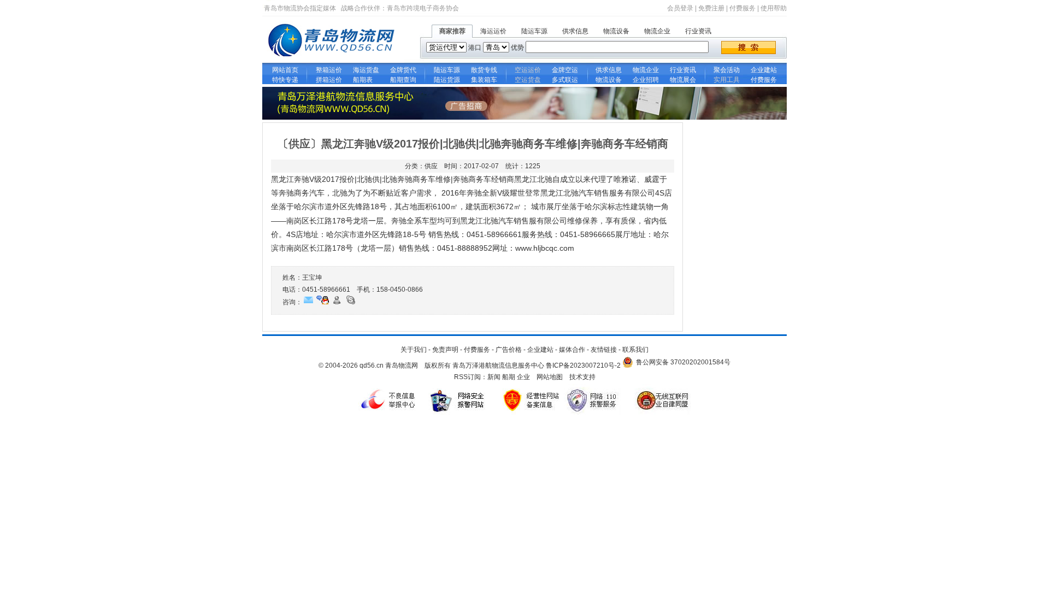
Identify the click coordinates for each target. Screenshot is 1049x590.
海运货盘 (366, 70)
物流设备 (616, 31)
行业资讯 (698, 31)
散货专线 (484, 70)
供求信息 (575, 31)
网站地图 (550, 377)
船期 (508, 377)
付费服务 (742, 8)
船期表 (366, 80)
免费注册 (711, 8)
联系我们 (635, 349)
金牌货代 (403, 70)
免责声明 (445, 349)
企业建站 (764, 70)
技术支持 (582, 377)
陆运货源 (447, 80)
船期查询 (403, 80)
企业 (523, 377)
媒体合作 (572, 349)
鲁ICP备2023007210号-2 (583, 365)
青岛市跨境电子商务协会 (423, 8)
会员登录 (680, 8)
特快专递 (285, 80)
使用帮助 (774, 8)
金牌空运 (565, 70)
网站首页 (285, 70)
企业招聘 (646, 80)
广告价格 (509, 349)
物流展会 (683, 80)
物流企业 (657, 31)
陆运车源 (534, 31)
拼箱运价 (329, 80)
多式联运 (565, 80)
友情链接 (604, 349)
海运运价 (493, 31)
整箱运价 (329, 70)
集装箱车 (484, 80)
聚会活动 (727, 70)
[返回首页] (333, 60)
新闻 (493, 377)
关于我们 (413, 349)
